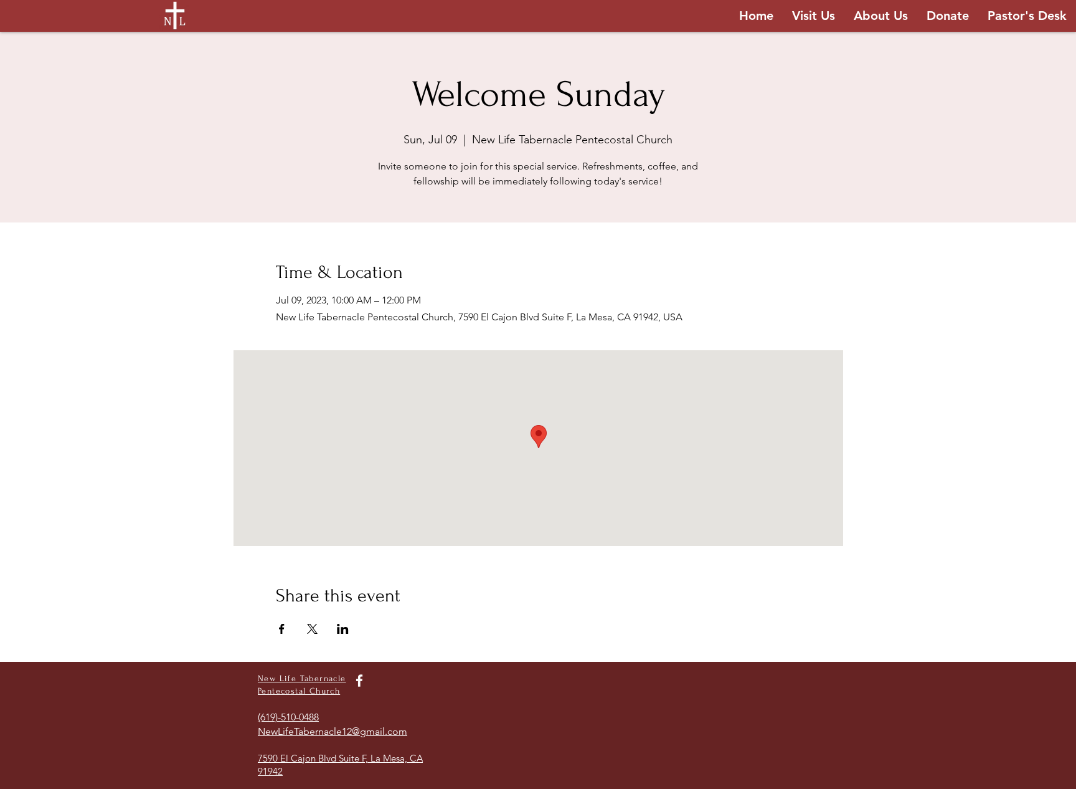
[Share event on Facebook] (282, 629)
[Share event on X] (312, 629)
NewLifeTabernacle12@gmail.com (332, 731)
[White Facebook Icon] (359, 680)
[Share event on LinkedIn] (343, 629)
